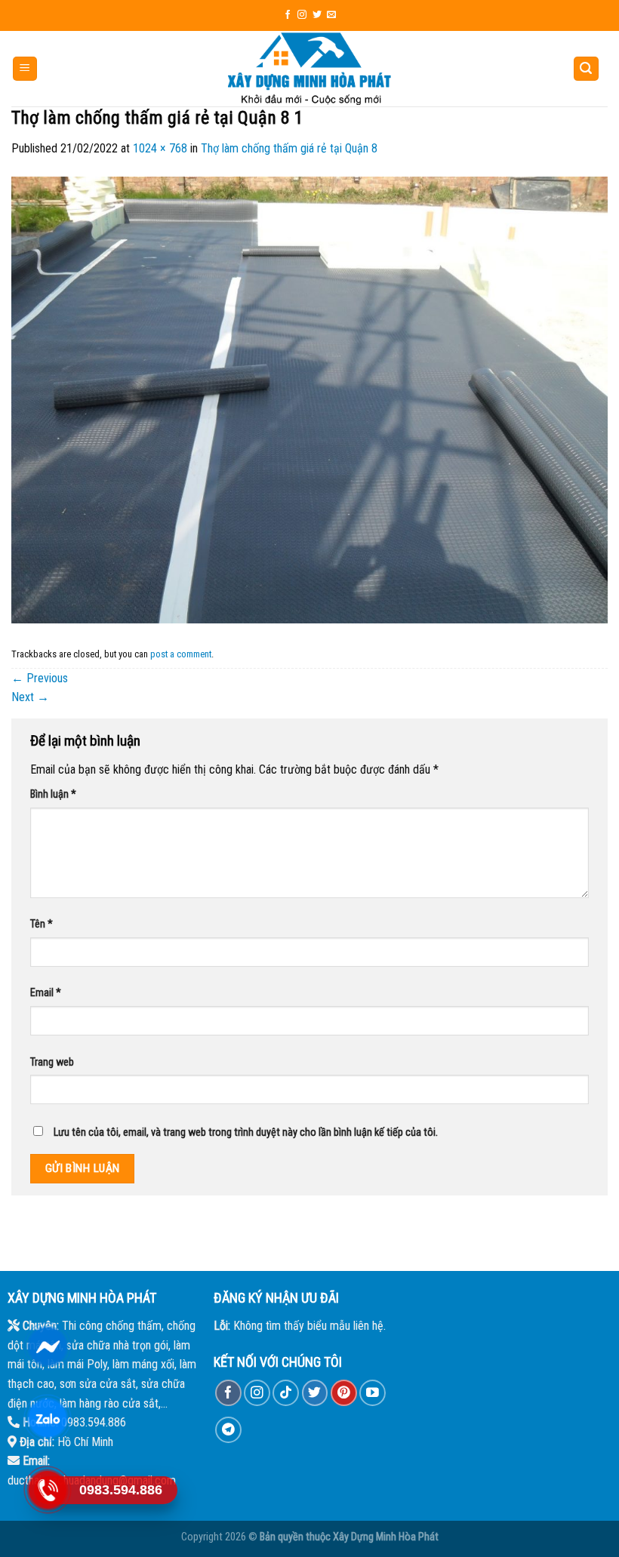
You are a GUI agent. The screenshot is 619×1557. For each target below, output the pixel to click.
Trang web (52, 1062)
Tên (41, 924)
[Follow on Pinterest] (344, 1393)
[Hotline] (46, 1490)
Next (30, 697)
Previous (39, 678)
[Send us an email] (331, 15)
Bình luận (53, 794)
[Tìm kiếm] (586, 69)
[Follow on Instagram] (301, 15)
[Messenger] (46, 1347)
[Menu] (25, 69)
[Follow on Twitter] (317, 15)
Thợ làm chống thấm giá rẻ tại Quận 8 (289, 148)
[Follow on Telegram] (228, 1430)
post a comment (180, 654)
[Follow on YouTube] (372, 1393)
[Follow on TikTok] (286, 1393)
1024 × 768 (160, 148)
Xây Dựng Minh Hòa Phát (386, 1537)
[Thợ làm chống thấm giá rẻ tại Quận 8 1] (309, 399)
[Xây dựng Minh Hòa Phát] (309, 68)
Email (45, 992)
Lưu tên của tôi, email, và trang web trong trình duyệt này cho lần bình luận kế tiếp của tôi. (246, 1132)
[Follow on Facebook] (287, 15)
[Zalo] (46, 1418)
